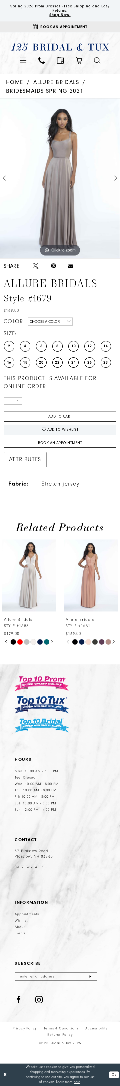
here (77, 1082)
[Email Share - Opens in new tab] (71, 266)
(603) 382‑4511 (29, 867)
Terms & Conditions (61, 1028)
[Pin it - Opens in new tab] (53, 266)
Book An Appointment (60, 443)
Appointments (27, 914)
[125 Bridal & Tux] (60, 47)
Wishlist (21, 921)
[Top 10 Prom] (42, 683)
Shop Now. (59, 15)
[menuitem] (22, 60)
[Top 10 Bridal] (42, 725)
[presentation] (38, 575)
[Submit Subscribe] (90, 976)
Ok (114, 1074)
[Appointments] (60, 60)
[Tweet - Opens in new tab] (35, 266)
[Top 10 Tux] (42, 704)
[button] (22, 60)
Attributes (25, 459)
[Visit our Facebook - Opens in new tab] (19, 1000)
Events (20, 933)
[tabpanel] (60, 178)
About (20, 927)
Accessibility (96, 1028)
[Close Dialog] (5, 1075)
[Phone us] (41, 60)
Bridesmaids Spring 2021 (44, 90)
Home (14, 82)
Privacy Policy (25, 1028)
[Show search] (97, 60)
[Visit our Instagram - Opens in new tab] (39, 1000)
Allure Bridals (56, 82)
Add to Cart (60, 416)
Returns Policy (59, 1035)
